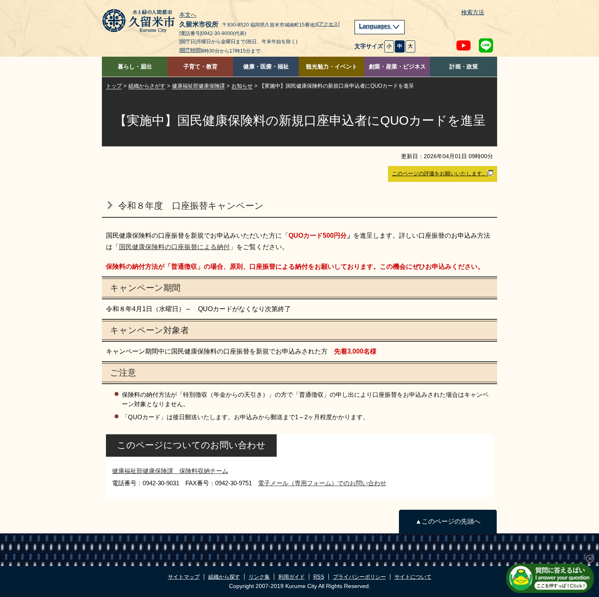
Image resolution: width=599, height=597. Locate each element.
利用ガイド (291, 577)
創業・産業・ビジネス (397, 67)
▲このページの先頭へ (447, 521)
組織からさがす (146, 86)
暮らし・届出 (135, 67)
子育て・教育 (200, 67)
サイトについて (413, 577)
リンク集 (259, 577)
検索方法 (472, 12)
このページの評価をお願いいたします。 (439, 173)
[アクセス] (328, 24)
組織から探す (224, 577)
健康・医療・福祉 (266, 67)
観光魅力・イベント (331, 67)
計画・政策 (463, 67)
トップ (114, 86)
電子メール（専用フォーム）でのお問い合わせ (322, 483)
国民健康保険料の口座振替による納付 (174, 246)
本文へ (187, 15)
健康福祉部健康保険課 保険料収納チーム (170, 470)
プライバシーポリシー (359, 577)
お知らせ (242, 86)
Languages (375, 26)
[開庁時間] (190, 50)
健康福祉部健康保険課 (198, 86)
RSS (318, 577)
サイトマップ (184, 577)
